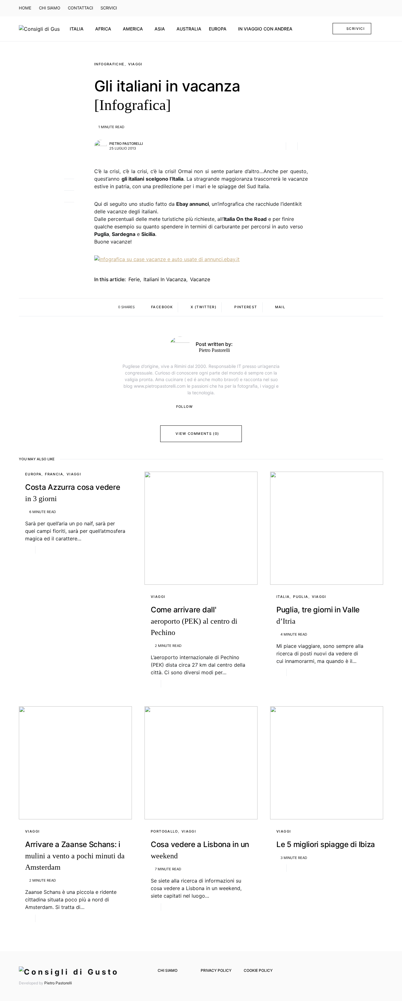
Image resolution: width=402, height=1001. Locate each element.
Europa (33, 474)
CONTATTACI (80, 7)
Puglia (300, 596)
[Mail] (370, 8)
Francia (54, 474)
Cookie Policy (258, 970)
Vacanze (200, 279)
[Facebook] (352, 8)
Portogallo (164, 831)
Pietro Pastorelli (126, 143)
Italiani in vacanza (165, 279)
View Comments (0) (197, 433)
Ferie (134, 279)
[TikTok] (380, 8)
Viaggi (135, 64)
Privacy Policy (216, 970)
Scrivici (355, 28)
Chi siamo (167, 970)
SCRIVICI (108, 7)
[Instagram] (361, 8)
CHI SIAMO (49, 7)
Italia (283, 596)
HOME (25, 7)
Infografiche (109, 64)
